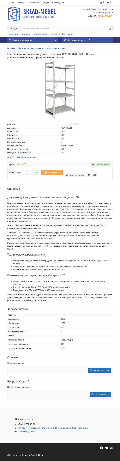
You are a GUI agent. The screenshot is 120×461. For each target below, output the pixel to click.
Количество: (15, 172)
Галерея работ (40, 34)
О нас (11, 2)
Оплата (21, 2)
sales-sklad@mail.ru (27, 431)
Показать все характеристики (21, 157)
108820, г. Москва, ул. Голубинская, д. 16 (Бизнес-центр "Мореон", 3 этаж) (53, 428)
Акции (46, 2)
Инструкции (34, 2)
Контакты (67, 34)
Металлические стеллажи (30, 48)
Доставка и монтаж (19, 34)
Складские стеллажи (56, 48)
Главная (11, 48)
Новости (55, 34)
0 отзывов (75, 124)
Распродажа (58, 2)
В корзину (54, 172)
